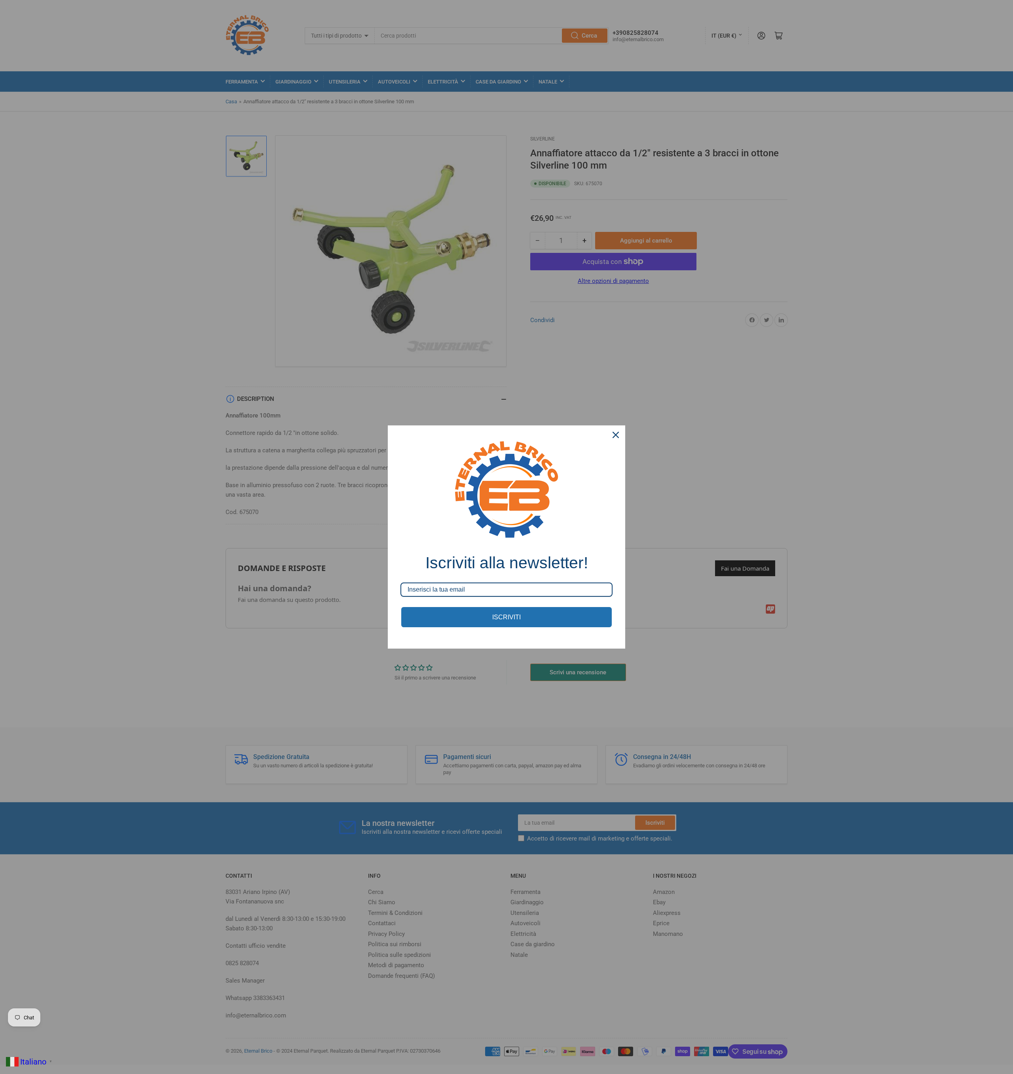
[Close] (615, 434)
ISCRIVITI (506, 617)
